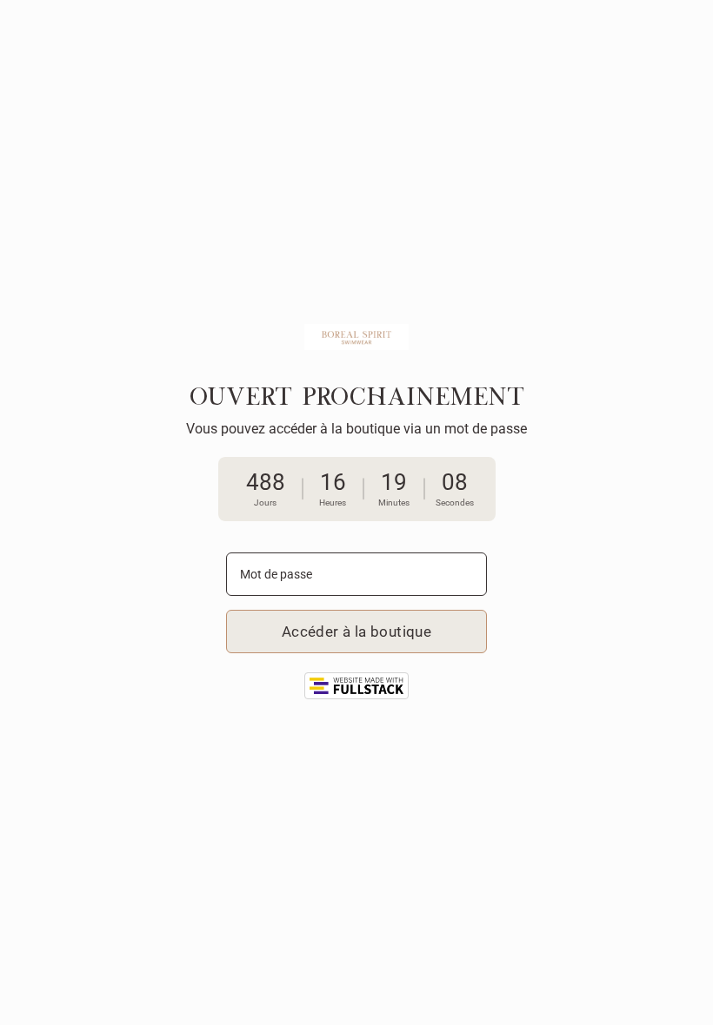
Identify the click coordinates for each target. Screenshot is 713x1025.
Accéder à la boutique (356, 631)
